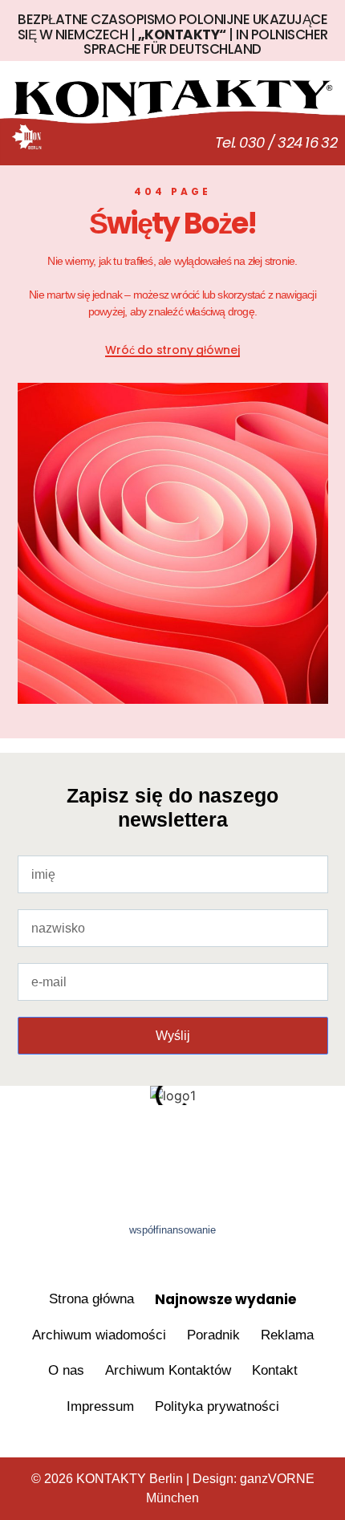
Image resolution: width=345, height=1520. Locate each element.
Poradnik (213, 1335)
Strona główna (91, 1299)
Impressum (100, 1406)
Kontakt (275, 1370)
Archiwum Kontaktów (168, 1370)
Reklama (287, 1335)
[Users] (172, 1142)
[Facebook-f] (111, 1142)
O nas (66, 1370)
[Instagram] (234, 1142)
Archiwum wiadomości (99, 1335)
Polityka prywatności (217, 1406)
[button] (173, 141)
